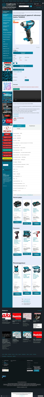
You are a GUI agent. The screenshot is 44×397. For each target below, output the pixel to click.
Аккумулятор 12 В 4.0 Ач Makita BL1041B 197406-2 (17, 209)
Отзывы (18, 128)
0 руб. (37, 3)
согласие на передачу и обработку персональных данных (37, 367)
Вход (39, 1)
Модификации (32, 125)
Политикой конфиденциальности (37, 369)
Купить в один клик (17, 71)
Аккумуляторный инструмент (20, 12)
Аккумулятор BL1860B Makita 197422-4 (26, 210)
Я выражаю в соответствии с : (37, 368)
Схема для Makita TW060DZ (18, 69)
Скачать (19, 190)
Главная (14, 12)
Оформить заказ (38, 5)
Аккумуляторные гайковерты (29, 12)
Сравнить (16, 213)
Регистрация (36, 1)
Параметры (19, 125)
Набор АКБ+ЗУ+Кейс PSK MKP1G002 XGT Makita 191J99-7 (36, 276)
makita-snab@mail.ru (30, 3)
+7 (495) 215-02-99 (21, 3)
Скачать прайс (38, 7)
